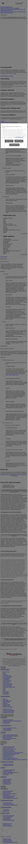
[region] (13, 136)
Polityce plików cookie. (8, 138)
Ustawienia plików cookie (13, 145)
